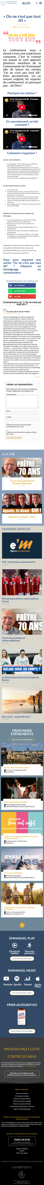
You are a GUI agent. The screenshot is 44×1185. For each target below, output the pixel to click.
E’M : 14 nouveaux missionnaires (18, 562)
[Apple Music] (37, 978)
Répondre (38, 377)
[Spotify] (16, 978)
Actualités (25, 27)
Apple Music (38, 985)
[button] (26, 3)
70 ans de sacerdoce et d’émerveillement (22, 482)
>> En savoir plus (30, 1066)
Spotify (18, 984)
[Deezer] (27, 978)
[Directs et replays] (14, 945)
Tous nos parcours (29, 952)
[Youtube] (6, 978)
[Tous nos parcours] (29, 945)
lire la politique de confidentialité (17, 1126)
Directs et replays (14, 952)
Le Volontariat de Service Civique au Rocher (20, 678)
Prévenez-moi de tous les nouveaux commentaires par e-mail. (18, 425)
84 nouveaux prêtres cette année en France (20, 600)
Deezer (28, 984)
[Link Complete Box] (22, 759)
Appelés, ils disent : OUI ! (22, 516)
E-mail (9, 417)
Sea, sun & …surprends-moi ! (16, 716)
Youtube (7, 984)
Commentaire (11, 394)
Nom (8, 411)
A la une (19, 27)
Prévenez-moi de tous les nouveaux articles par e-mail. (21, 433)
